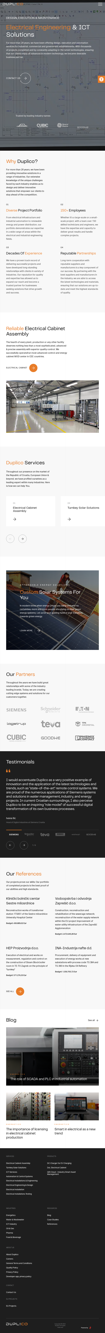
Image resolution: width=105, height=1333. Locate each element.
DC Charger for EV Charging (59, 1163)
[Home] (13, 4)
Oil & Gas (10, 1229)
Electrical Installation (15, 1190)
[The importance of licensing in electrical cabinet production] (28, 1106)
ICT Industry (11, 1224)
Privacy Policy (12, 1272)
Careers (9, 1259)
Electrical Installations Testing (19, 1194)
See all (91, 1020)
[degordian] (90, 1328)
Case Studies (53, 1220)
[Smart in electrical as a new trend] (77, 1106)
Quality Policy (12, 1268)
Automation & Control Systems (19, 1177)
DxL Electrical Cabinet (56, 1168)
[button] (101, 79)
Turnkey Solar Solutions (16, 1168)
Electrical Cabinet (16, 368)
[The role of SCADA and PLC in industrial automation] (52, 1056)
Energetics (17, 1074)
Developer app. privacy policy (18, 1277)
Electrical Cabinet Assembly (18, 1163)
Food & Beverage (13, 1237)
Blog (49, 1215)
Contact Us (11, 1292)
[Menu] (100, 4)
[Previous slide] (10, 845)
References (52, 1224)
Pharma (9, 1233)
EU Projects (11, 1306)
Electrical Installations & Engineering (21, 1181)
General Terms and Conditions (19, 1263)
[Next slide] (22, 539)
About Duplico (12, 1255)
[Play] (52, 407)
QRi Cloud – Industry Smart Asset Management (61, 1173)
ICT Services (11, 1172)
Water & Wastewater (15, 1220)
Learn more (26, 631)
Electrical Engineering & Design (19, 1185)
